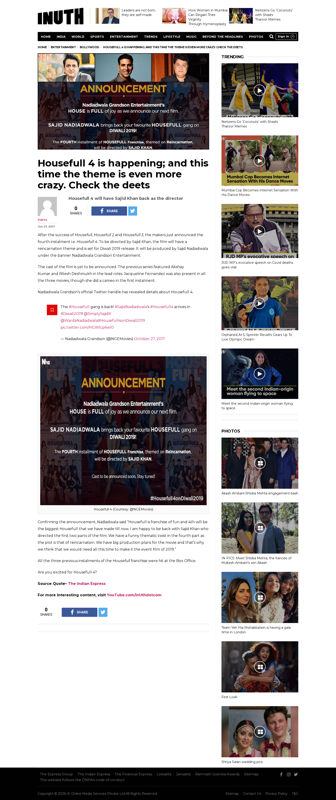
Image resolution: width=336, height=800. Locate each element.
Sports (97, 36)
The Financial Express (133, 774)
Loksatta (164, 774)
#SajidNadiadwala (131, 307)
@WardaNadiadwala (79, 320)
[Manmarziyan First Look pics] (259, 666)
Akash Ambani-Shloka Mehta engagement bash (259, 493)
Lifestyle (171, 36)
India (61, 36)
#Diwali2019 (71, 314)
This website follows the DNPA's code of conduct (82, 780)
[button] (286, 37)
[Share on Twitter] (132, 211)
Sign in (283, 36)
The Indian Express (87, 583)
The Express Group (56, 774)
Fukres (42, 219)
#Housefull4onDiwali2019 (121, 320)
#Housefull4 (161, 307)
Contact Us (252, 794)
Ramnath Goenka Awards (217, 774)
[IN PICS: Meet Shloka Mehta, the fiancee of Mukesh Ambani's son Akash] (259, 528)
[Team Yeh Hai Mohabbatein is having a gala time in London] (259, 597)
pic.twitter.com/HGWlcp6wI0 (87, 327)
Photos (256, 36)
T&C (295, 794)
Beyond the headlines (223, 36)
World (78, 36)
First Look (229, 697)
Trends (150, 36)
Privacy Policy (276, 794)
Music (191, 36)
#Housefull (79, 307)
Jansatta (183, 774)
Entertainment (124, 36)
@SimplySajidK (97, 314)
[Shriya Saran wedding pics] (259, 731)
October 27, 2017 (149, 339)
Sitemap (251, 774)
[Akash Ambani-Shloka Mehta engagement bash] (259, 463)
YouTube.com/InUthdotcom (134, 595)
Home (46, 36)
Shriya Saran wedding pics (242, 762)
